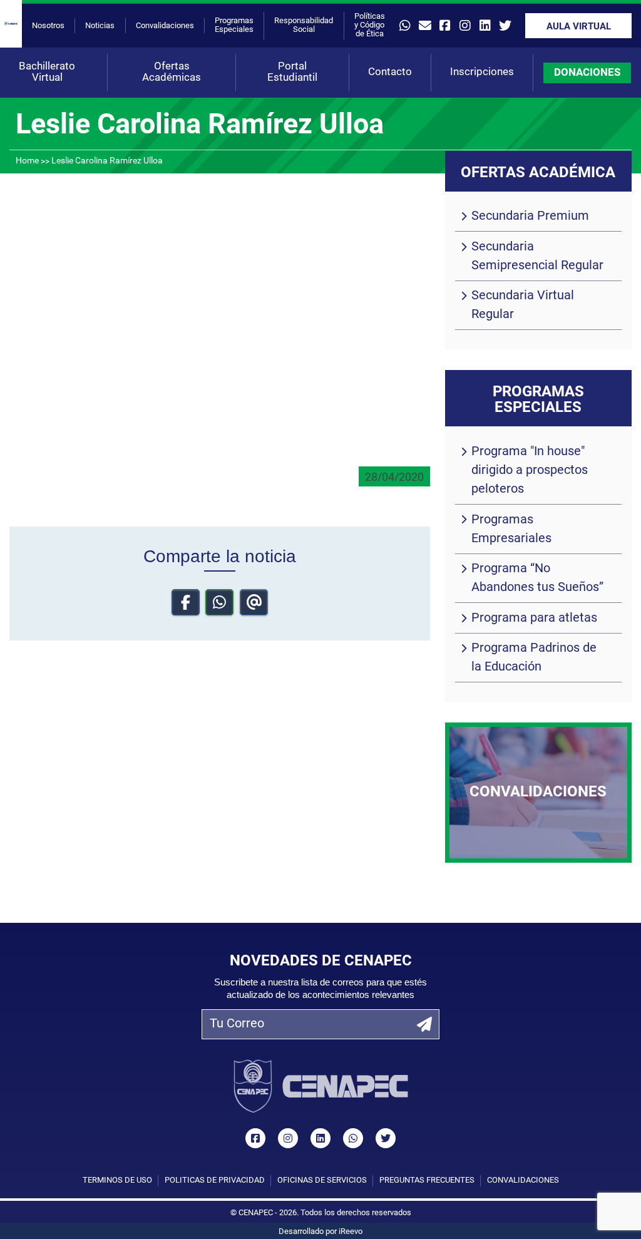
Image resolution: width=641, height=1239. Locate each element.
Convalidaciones (165, 26)
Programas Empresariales (511, 529)
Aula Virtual (578, 27)
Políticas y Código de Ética (369, 25)
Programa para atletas (534, 618)
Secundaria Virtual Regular (522, 305)
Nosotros (48, 26)
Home (27, 161)
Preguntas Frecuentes (426, 1180)
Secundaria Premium (530, 216)
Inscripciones (482, 72)
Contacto (390, 72)
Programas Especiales (234, 25)
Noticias (100, 26)
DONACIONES (587, 73)
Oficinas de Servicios (322, 1180)
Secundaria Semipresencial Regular (537, 256)
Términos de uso (117, 1180)
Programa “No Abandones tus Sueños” (537, 578)
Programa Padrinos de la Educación (534, 658)
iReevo (350, 1232)
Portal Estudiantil (292, 72)
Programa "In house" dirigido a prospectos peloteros (529, 471)
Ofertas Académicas (171, 72)
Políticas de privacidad (215, 1180)
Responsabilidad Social (303, 25)
